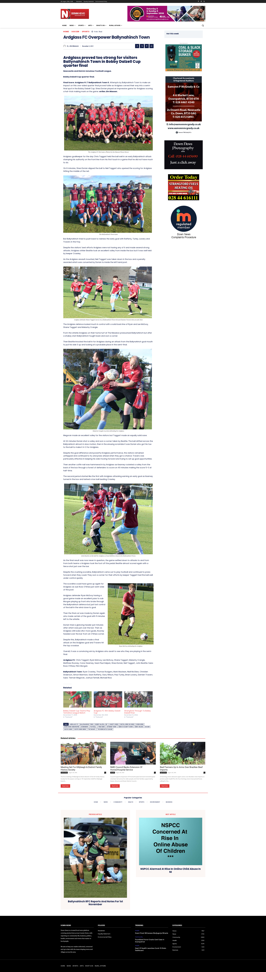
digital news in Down (127, 724)
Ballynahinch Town (86, 724)
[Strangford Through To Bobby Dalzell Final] (138, 699)
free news (101, 727)
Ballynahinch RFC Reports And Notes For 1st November (95, 903)
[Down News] (82, 14)
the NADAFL (92, 729)
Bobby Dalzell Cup (101, 724)
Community (64, 772)
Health (112, 772)
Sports (85, 32)
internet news (112, 727)
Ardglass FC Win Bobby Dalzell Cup (107, 712)
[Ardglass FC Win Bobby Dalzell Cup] (108, 699)
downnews (84, 727)
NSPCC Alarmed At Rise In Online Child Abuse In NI (170, 870)
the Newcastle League (105, 729)
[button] (202, 25)
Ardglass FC (74, 724)
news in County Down (126, 727)
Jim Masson (74, 46)
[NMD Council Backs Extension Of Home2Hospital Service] (133, 753)
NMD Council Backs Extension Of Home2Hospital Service (126, 768)
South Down (68, 729)
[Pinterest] (147, 46)
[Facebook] (198, 1)
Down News (140, 724)
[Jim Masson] (65, 46)
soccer (147, 727)
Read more (65, 786)
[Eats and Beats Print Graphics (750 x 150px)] (166, 21)
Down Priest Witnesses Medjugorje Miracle (151, 933)
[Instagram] (201, 1)
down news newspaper (71, 727)
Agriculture (163, 772)
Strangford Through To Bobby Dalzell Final (137, 712)
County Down (113, 724)
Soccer (75, 32)
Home (66, 32)
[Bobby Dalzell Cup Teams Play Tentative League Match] (77, 699)
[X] (204, 1)
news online (139, 727)
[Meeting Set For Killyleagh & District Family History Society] (83, 753)
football (93, 727)
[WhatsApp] (151, 46)
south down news (80, 729)
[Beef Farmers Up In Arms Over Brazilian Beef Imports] (182, 753)
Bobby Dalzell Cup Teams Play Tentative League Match (76, 712)
